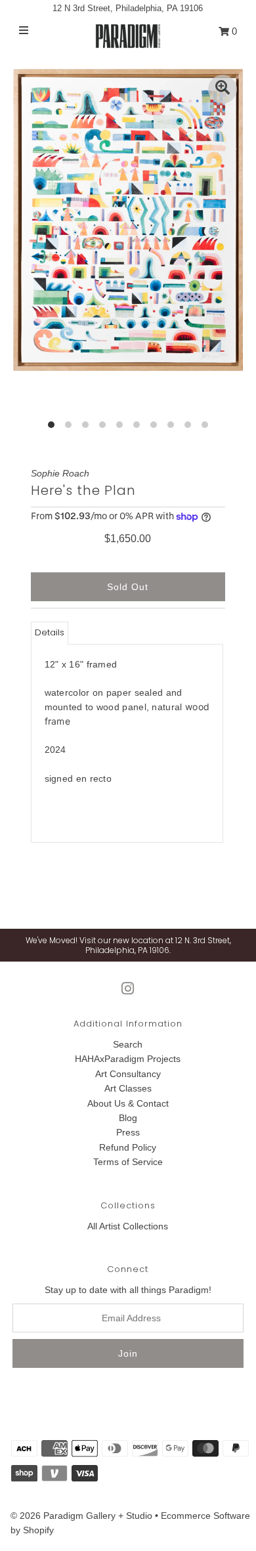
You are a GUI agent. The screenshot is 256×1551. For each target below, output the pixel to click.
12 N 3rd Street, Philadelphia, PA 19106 (128, 8)
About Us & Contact (128, 1103)
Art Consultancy (128, 1074)
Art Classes (128, 1088)
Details (49, 632)
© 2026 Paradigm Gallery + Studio (81, 1515)
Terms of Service (128, 1162)
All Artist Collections (127, 1226)
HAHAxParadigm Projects (128, 1058)
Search (127, 1044)
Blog (128, 1118)
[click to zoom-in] (222, 89)
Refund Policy (127, 1147)
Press (128, 1132)
